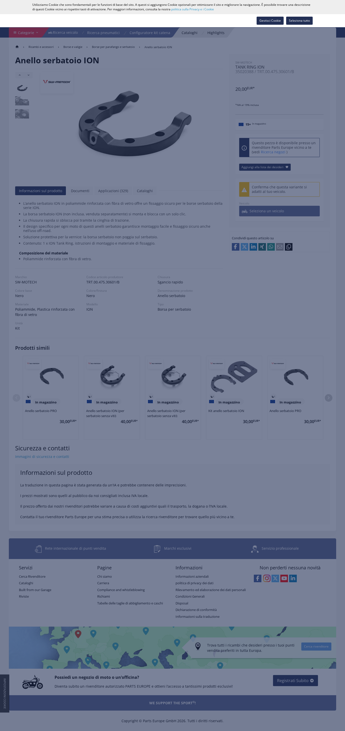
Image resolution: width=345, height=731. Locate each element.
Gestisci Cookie (270, 20)
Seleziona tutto (299, 20)
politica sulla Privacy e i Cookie (192, 9)
